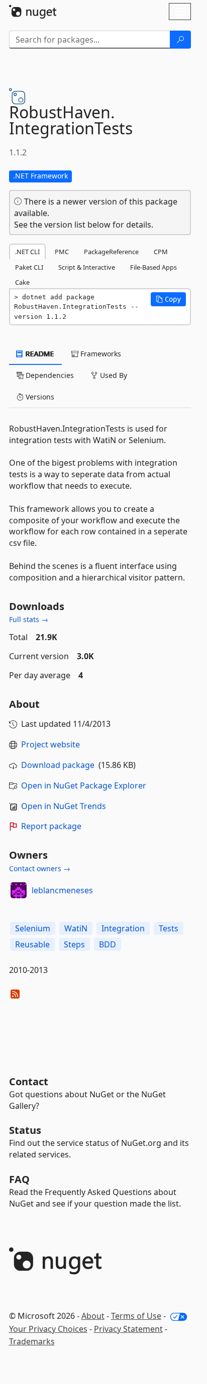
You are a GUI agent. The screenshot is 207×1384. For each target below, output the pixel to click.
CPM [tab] (161, 251)
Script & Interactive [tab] (86, 267)
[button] (168, 299)
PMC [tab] (62, 251)
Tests (168, 928)
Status (25, 1130)
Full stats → (28, 619)
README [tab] (39, 353)
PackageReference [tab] (111, 251)
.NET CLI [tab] (27, 251)
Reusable (32, 944)
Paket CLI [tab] (29, 267)
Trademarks (32, 1341)
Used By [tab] (112, 375)
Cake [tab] (22, 282)
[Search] (180, 40)
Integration (123, 928)
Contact (28, 1081)
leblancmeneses (62, 890)
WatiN (75, 928)
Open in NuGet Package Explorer (83, 785)
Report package (51, 826)
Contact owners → (39, 868)
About (93, 1315)
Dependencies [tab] (49, 375)
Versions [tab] (39, 397)
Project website (50, 744)
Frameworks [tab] (99, 353)
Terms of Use (136, 1315)
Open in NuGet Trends (63, 806)
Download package (57, 764)
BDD (107, 944)
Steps (74, 944)
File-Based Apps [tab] (153, 267)
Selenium (32, 928)
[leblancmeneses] (19, 890)
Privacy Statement (128, 1328)
